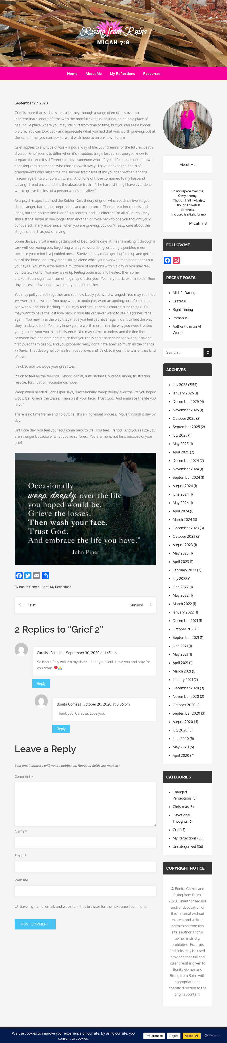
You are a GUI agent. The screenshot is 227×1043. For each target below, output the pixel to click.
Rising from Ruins (113, 32)
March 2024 (182, 519)
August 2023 (183, 545)
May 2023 (181, 553)
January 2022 (183, 612)
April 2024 (181, 511)
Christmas (181, 806)
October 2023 (184, 536)
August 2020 (183, 722)
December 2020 (186, 688)
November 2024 (186, 469)
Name (21, 831)
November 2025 (186, 410)
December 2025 (186, 401)
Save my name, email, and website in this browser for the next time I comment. (83, 906)
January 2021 (183, 679)
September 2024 (186, 477)
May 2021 (180, 654)
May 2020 (181, 747)
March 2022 (182, 604)
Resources (151, 73)
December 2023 (186, 528)
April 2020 (181, 755)
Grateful (179, 301)
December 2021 (185, 620)
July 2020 (180, 730)
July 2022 (180, 578)
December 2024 (186, 460)
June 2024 (181, 494)
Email (20, 855)
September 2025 (186, 427)
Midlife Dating (184, 292)
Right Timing (183, 309)
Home (72, 73)
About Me (94, 73)
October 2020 (184, 705)
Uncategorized (184, 846)
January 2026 (183, 393)
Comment (24, 776)
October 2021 (183, 629)
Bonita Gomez (29, 587)
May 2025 (181, 443)
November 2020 (186, 696)
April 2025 (181, 452)
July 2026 (180, 384)
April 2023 (181, 561)
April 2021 (180, 663)
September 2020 (186, 713)
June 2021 (180, 646)
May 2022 (181, 595)
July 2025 (180, 435)
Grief (45, 587)
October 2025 (184, 418)
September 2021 (186, 637)
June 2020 (181, 738)
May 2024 (181, 502)
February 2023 (184, 570)
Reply (41, 683)
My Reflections (122, 73)
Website (21, 880)
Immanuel (181, 318)
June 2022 (181, 587)
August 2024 (183, 486)
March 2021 (182, 671)
